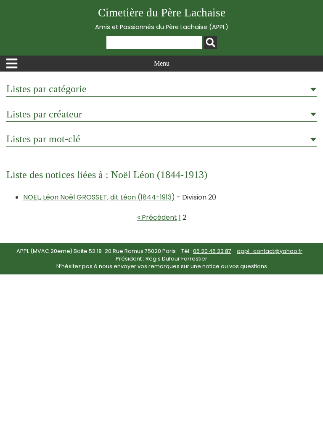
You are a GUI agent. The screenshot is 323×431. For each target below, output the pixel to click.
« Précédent (157, 217)
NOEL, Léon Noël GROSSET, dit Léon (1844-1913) (99, 197)
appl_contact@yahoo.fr (269, 251)
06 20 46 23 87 (212, 251)
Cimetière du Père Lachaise (161, 18)
